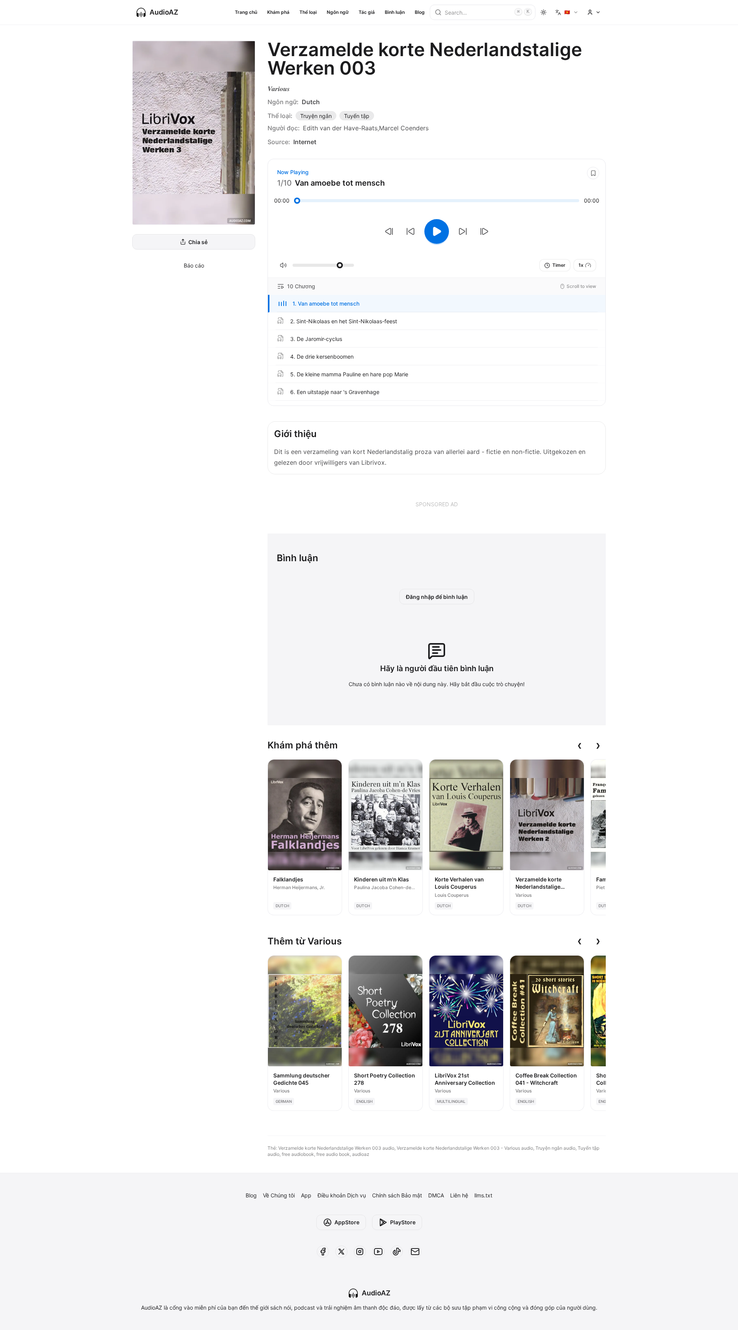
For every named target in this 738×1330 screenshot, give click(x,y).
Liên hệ (459, 1195)
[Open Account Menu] (594, 12)
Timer (558, 265)
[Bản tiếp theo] (484, 231)
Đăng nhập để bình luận (437, 597)
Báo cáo (194, 265)
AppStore (346, 1222)
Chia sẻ (198, 242)
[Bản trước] (389, 231)
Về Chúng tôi (279, 1195)
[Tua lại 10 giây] (410, 231)
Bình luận (395, 12)
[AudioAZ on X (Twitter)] (341, 1251)
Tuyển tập (356, 116)
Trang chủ (246, 12)
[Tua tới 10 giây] (462, 231)
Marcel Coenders (404, 128)
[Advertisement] (437, 504)
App (306, 1195)
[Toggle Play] (436, 231)
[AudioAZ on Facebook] (323, 1251)
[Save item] (593, 173)
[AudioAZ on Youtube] (378, 1251)
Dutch (311, 102)
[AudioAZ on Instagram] (360, 1251)
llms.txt (483, 1195)
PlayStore (403, 1222)
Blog (420, 12)
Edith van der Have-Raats (340, 128)
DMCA (436, 1195)
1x (580, 265)
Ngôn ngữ (338, 12)
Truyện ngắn (316, 116)
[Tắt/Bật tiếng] (283, 265)
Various (279, 88)
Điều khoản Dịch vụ (341, 1195)
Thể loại (308, 12)
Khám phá (278, 12)
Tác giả (367, 12)
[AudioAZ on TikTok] (397, 1251)
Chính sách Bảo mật (397, 1195)
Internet (304, 142)
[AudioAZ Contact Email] (415, 1251)
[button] (436, 304)
